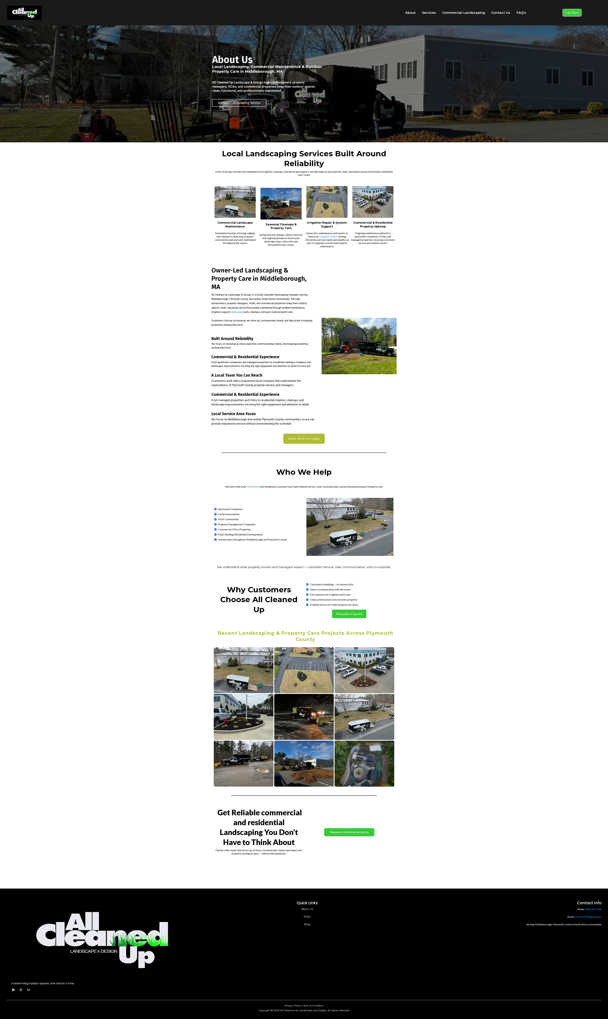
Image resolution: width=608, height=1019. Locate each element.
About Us (307, 909)
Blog (307, 924)
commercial (253, 486)
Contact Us (500, 13)
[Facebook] (13, 990)
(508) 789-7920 (593, 909)
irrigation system (328, 236)
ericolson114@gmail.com (588, 916)
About (410, 13)
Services (429, 13)
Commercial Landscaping (463, 13)
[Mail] (28, 990)
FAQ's (521, 13)
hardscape (237, 312)
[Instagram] (21, 990)
